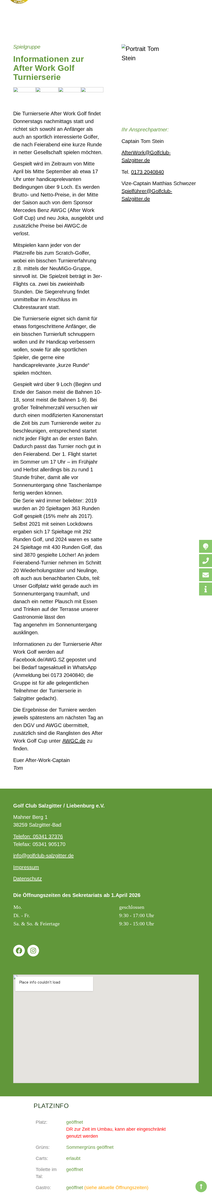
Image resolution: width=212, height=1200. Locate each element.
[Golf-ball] (205, 546)
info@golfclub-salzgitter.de (43, 855)
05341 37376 (48, 836)
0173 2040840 (147, 172)
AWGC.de (73, 741)
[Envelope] (205, 574)
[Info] (205, 589)
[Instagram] (33, 950)
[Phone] (205, 560)
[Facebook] (19, 950)
